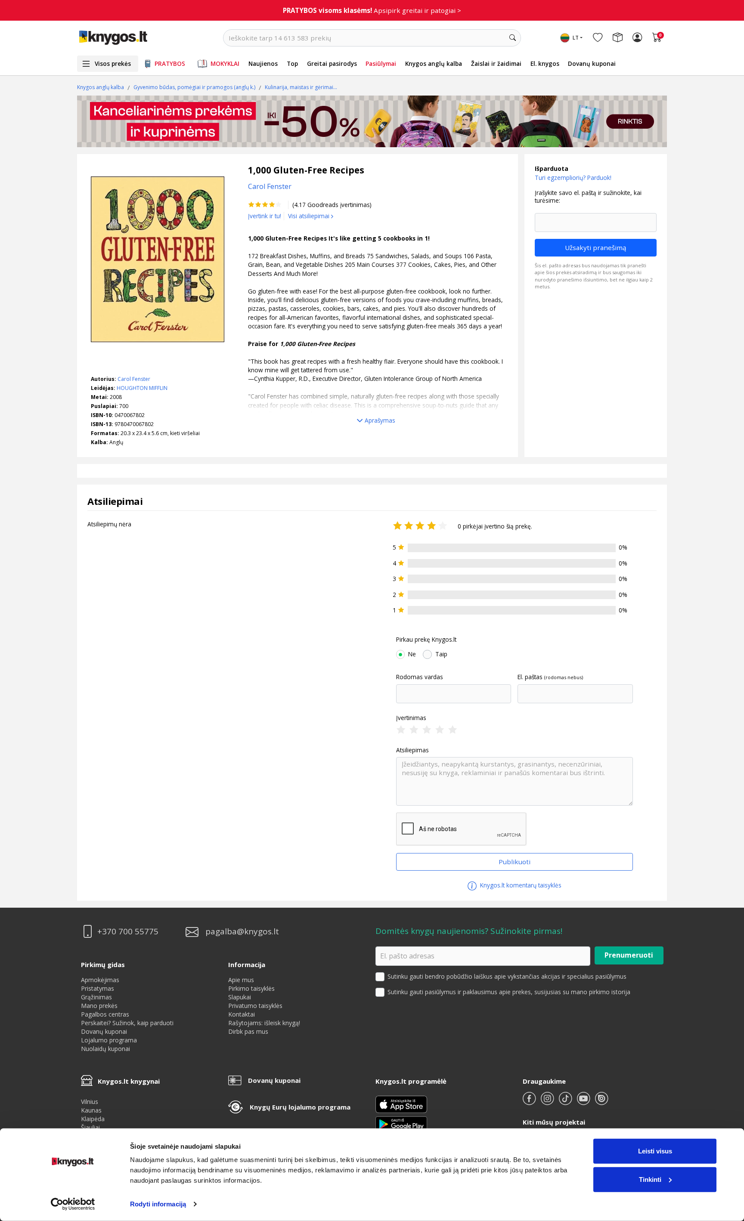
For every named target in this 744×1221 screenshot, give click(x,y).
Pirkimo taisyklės (251, 988)
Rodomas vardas (419, 677)
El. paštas (530, 677)
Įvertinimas (411, 718)
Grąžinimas (96, 997)
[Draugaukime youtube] (584, 1102)
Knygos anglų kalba (433, 63)
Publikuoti (514, 861)
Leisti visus (655, 1151)
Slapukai (239, 997)
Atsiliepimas (412, 750)
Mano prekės (99, 1006)
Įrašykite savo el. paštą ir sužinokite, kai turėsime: (588, 196)
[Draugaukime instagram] (548, 1102)
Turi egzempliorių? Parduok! (573, 177)
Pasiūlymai (381, 63)
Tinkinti (650, 1179)
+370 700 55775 (127, 932)
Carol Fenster (134, 379)
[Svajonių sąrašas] (597, 37)
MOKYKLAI (225, 63)
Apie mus (241, 980)
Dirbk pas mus (248, 1031)
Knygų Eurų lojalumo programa (300, 1107)
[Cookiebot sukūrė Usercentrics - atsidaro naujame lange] (73, 1204)
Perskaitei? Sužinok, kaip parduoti (127, 1023)
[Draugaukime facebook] (530, 1102)
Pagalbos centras (105, 1014)
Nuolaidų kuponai (105, 1049)
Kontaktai (241, 1014)
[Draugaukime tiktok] (566, 1102)
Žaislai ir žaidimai (496, 63)
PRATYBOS (170, 63)
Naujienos (263, 63)
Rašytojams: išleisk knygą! (264, 1023)
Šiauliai (90, 1127)
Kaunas (91, 1110)
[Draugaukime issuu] (601, 1102)
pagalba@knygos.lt (242, 932)
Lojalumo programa (109, 1040)
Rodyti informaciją (158, 1204)
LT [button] (576, 37)
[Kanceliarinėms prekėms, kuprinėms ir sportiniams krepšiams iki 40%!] (372, 121)
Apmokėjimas (100, 980)
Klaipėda (93, 1119)
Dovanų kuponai (592, 63)
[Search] (512, 38)
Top (292, 63)
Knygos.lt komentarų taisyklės (519, 885)
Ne (412, 654)
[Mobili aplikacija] (401, 1123)
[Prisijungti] (637, 37)
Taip (441, 654)
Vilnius (89, 1101)
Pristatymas (97, 988)
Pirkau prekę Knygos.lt (426, 639)
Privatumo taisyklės (255, 1006)
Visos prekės (113, 63)
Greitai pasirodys (332, 63)
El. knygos (544, 63)
